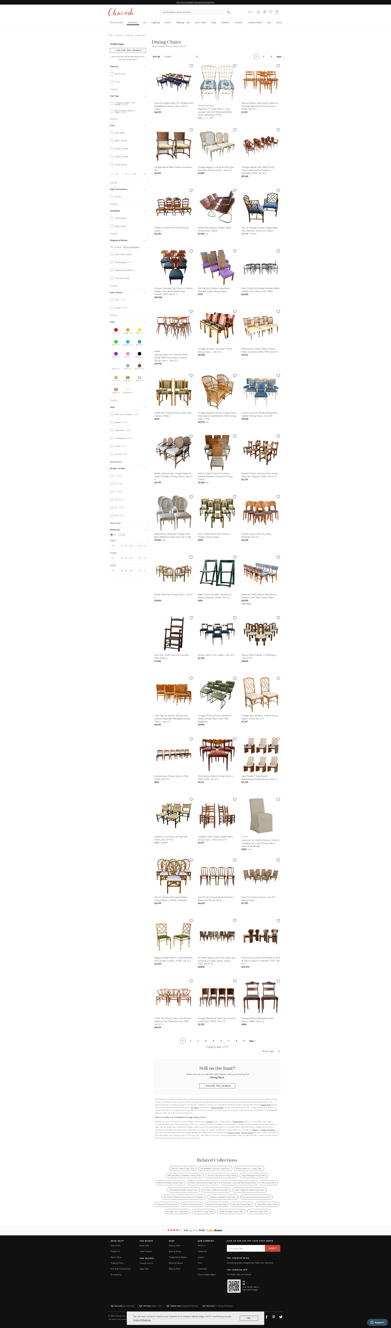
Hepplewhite (237, 1121)
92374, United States (131, 247)
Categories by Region (177, 1257)
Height (113, 552)
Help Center (116, 1245)
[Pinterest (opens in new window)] (273, 1316)
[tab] (128, 74)
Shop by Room (174, 1269)
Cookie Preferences (142, 1319)
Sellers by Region (176, 1263)
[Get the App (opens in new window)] (234, 1286)
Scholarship (202, 1269)
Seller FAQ (144, 1269)
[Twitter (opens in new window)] (281, 1316)
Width (113, 565)
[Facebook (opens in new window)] (266, 1316)
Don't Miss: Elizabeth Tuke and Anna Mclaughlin (195, 2)
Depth (113, 540)
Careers (201, 1257)
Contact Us (115, 1251)
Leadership (202, 1251)
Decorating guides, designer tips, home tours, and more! (250, 1263)
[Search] (228, 12)
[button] (271, 12)
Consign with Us (146, 1263)
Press (200, 1263)
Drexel (255, 1130)
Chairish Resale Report (207, 1274)
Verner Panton (247, 1132)
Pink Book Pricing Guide (120, 1269)
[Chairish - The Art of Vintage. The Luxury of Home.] (121, 12)
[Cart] (277, 12)
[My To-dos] (258, 12)
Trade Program (146, 1251)
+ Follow (128, 50)
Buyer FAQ (144, 1245)
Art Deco (195, 1107)
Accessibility (116, 1274)
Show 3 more (115, 523)
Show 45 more (116, 461)
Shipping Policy (117, 1263)
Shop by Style (174, 1245)
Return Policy (116, 1257)
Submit (273, 1248)
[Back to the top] (385, 1312)
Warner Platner (234, 1132)
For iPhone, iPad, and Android (239, 1274)
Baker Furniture (268, 1130)
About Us (202, 1245)
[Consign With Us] (264, 12)
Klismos (209, 1121)
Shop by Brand (175, 1251)
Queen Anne (266, 1105)
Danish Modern (217, 1107)
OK (249, 1318)
